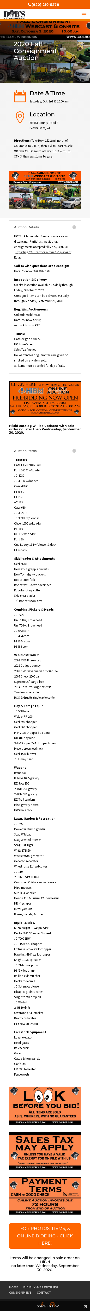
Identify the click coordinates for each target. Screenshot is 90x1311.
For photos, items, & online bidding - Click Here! (45, 1236)
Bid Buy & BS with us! (40, 1287)
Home (13, 1287)
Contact (44, 1292)
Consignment (20, 1292)
